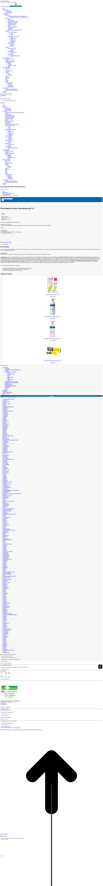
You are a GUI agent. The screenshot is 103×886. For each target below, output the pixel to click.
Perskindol (5, 567)
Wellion (4, 646)
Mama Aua (5, 531)
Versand (4, 218)
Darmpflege (7, 368)
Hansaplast (5, 496)
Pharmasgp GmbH (7, 572)
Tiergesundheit (5, 395)
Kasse (10, 98)
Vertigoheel (5, 637)
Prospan (5, 578)
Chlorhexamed (6, 446)
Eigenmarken (5, 367)
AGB (11, 729)
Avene (4, 418)
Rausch (4, 581)
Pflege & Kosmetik (6, 393)
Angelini (5, 412)
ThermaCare (5, 630)
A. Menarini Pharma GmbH (8, 399)
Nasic (4, 541)
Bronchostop (6, 438)
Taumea (5, 625)
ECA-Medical (6, 468)
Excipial (5, 476)
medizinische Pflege (9, 384)
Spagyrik (7, 387)
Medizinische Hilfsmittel (7, 392)
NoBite (4, 547)
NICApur (5, 545)
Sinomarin (5, 611)
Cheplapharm (6, 445)
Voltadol (5, 644)
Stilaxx (4, 617)
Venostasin (5, 636)
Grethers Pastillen (6, 491)
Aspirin (4, 417)
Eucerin (5, 474)
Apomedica (5, 414)
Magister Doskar (6, 528)
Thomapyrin (5, 631)
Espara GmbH (6, 472)
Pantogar (5, 564)
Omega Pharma (6, 554)
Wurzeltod (5, 649)
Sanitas (4, 597)
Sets (3, 394)
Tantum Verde (6, 623)
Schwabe (5, 605)
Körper (9, 378)
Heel (4, 498)
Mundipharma (6, 538)
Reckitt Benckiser (6, 582)
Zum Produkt (52, 296)
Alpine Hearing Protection (8, 411)
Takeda (4, 622)
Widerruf (29, 729)
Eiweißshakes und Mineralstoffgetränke (12, 369)
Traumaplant (5, 632)
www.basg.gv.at (3, 703)
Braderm (5, 436)
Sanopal (5, 599)
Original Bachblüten (7, 558)
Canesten (5, 443)
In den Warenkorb (4, 230)
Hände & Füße (10, 377)
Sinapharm (5, 610)
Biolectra (5, 432)
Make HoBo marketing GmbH (9, 530)
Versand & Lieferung (17, 729)
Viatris (4, 638)
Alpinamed (5, 409)
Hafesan (5, 494)
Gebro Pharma (6, 486)
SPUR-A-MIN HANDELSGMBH (10, 614)
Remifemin (5, 584)
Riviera (4, 590)
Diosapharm (5, 452)
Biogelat (5, 430)
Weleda (5, 645)
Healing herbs (6, 497)
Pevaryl (4, 569)
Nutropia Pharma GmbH (8, 551)
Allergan (5, 405)
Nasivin (4, 542)
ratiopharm (5, 580)
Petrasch (5, 568)
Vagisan (5, 635)
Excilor (4, 475)
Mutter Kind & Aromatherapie (11, 385)
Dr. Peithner (5, 463)
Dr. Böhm (5, 457)
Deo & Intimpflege (11, 373)
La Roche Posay (6, 517)
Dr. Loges (5, 462)
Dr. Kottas (5, 461)
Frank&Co (5, 480)
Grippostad (5, 492)
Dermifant (5, 449)
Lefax (4, 521)
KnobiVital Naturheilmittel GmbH (9, 513)
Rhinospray (5, 586)
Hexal (4, 502)
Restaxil (5, 585)
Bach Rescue (6, 420)
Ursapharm (5, 634)
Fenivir (4, 478)
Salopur (4, 594)
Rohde (4, 591)
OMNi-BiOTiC (6, 555)
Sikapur (4, 608)
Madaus (5, 527)
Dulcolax (5, 466)
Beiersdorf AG (6, 423)
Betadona (5, 426)
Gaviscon (5, 485)
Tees (6, 388)
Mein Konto (2, 102)
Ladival (4, 519)
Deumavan (5, 450)
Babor (4, 419)
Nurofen (5, 550)
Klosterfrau (5, 512)
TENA (4, 627)
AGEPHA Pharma (7, 403)
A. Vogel (5, 400)
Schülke (5, 604)
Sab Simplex (5, 593)
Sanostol (5, 600)
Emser (4, 469)
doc (4, 453)
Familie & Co (5, 390)
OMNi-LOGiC (6, 556)
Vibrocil (5, 639)
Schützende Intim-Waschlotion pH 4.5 (51, 338)
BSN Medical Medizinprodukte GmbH (10, 439)
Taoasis (5, 624)
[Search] (3, 200)
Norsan (4, 548)
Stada (4, 615)
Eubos (4, 473)
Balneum (5, 421)
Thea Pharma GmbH (7, 629)
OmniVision (5, 557)
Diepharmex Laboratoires (8, 451)
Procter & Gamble (6, 577)
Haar (8, 376)
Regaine (5, 583)
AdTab (4, 402)
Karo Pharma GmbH (7, 510)
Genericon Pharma (7, 487)
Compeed (5, 447)
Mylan (4, 540)
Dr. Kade (5, 460)
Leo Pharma (5, 522)
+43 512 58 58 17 (4, 713)
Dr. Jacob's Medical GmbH (8, 459)
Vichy (4, 640)
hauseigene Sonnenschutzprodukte (11, 382)
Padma (4, 562)
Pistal (4, 575)
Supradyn (5, 620)
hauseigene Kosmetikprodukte (11, 371)
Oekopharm (6, 552)
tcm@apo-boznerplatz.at (5, 726)
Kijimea (5, 511)
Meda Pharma (6, 532)
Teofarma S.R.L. (6, 628)
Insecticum (5, 506)
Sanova (5, 601)
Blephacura (5, 434)
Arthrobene (5, 416)
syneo (4, 621)
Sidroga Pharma (6, 606)
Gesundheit (5, 391)
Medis (4, 534)
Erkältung (7, 370)
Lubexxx (5, 525)
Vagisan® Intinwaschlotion (51, 294)
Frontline (5, 482)
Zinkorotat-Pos (6, 652)
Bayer (4, 422)
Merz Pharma (6, 535)
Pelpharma (5, 566)
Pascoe (4, 565)
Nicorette (5, 546)
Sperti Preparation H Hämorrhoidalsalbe (51, 360)
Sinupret (5, 612)
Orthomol (5, 560)
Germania (5, 488)
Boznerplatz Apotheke (7, 242)
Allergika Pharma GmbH (8, 406)
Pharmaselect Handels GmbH (9, 571)
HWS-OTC (5, 503)
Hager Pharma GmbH (7, 495)
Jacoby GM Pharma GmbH (8, 508)
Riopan (4, 589)
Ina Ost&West (6, 504)
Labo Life (5, 518)
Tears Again (5, 626)
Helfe (4, 500)
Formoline (5, 479)
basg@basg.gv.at (3, 704)
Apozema (5, 415)
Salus (4, 595)
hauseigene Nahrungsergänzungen (11, 381)
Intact (4, 507)
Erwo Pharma (6, 471)
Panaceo (5, 563)
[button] (11, 232)
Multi (4, 537)
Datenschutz (7, 729)
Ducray (4, 465)
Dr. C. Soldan (6, 458)
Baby (9, 372)
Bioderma (5, 429)
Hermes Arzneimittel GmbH (8, 501)
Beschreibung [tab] (5, 244)
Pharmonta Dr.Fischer (7, 574)
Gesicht (9, 375)
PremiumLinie (10, 379)
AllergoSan (5, 407)
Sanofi (4, 598)
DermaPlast (5, 448)
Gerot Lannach (6, 489)
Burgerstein (5, 441)
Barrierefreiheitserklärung (36, 729)
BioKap (5, 431)
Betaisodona (5, 427)
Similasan (5, 609)
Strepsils (5, 619)
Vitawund (5, 643)
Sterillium (5, 616)
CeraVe (5, 444)
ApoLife (5, 413)
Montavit (5, 536)
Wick (4, 647)
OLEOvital (5, 553)
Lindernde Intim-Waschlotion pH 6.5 (51, 316)
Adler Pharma (6, 401)
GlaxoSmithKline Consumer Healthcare (11, 490)
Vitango (5, 642)
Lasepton (5, 520)
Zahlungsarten (24, 729)
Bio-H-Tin (5, 428)
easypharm (5, 467)
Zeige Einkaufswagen (4, 98)
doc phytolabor (6, 454)
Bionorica (5, 433)
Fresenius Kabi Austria (7, 481)
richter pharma (6, 587)
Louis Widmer (6, 524)
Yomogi (5, 651)
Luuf (4, 526)
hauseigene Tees (8, 383)
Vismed (4, 641)
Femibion (5, 477)
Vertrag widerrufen (4, 833)
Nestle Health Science (7, 543)
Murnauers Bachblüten (7, 539)
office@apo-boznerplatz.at (6, 717)
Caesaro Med (6, 442)
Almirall (5, 408)
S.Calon (5, 592)
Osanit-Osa (5, 561)
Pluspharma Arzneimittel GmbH (9, 576)
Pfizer (4, 570)
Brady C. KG (6, 437)
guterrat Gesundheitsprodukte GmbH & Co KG (12, 493)
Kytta (4, 516)
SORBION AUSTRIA (7, 613)
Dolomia (5, 456)
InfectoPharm (6, 505)
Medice (4, 533)
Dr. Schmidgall (6, 464)
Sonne (9, 380)
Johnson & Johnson (7, 509)
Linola (4, 523)
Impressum (2, 729)
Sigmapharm (6, 607)
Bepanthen (5, 424)
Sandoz (4, 596)
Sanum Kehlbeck (6, 602)
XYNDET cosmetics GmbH (8, 650)
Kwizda (5, 515)
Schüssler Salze (8, 386)
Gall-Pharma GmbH (7, 483)
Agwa (4, 404)
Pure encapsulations (7, 579)
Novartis (5, 549)
